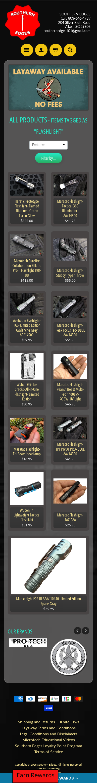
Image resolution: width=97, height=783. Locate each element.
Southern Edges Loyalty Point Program (48, 745)
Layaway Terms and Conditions (49, 727)
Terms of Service (48, 751)
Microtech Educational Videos (48, 739)
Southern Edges (46, 764)
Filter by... (48, 158)
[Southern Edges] (22, 22)
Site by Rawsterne (49, 768)
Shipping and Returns (36, 721)
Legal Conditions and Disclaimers (48, 733)
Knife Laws (69, 721)
